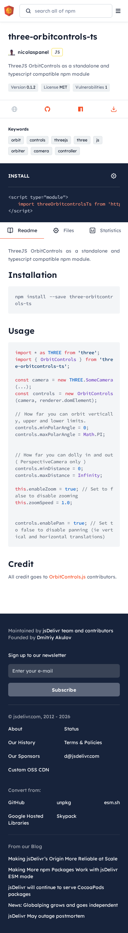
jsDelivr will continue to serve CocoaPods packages (56, 890)
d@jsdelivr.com (81, 756)
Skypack (66, 816)
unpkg (64, 802)
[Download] (114, 109)
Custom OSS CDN (28, 770)
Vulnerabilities (91, 87)
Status (71, 729)
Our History (21, 742)
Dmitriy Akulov (54, 637)
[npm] (80, 109)
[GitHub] (47, 109)
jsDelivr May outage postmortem (46, 916)
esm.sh (112, 802)
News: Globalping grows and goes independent (63, 905)
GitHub (16, 802)
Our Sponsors (24, 756)
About (15, 729)
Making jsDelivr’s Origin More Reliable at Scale (62, 859)
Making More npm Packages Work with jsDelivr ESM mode (63, 873)
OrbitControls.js (67, 577)
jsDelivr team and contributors (78, 631)
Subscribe (64, 690)
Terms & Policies (83, 742)
